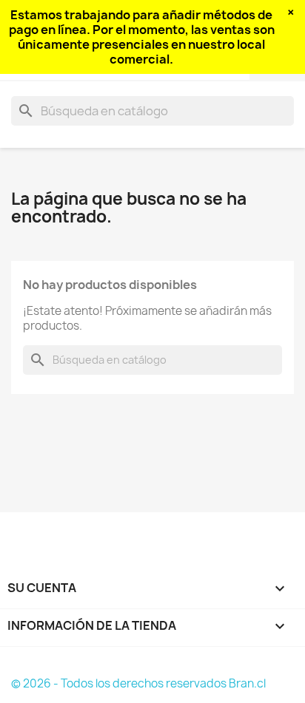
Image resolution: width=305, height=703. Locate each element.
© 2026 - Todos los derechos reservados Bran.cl (138, 683)
